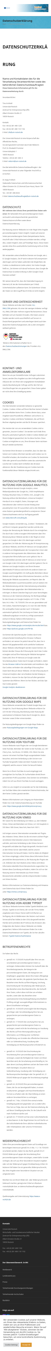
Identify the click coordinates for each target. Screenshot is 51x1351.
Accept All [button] (26, 1344)
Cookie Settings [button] (11, 1344)
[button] (46, 8)
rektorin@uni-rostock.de (17, 161)
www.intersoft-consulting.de (16, 518)
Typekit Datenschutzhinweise (20, 936)
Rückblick (6, 1300)
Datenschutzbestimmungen (16, 346)
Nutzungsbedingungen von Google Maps (22, 727)
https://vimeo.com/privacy (17, 892)
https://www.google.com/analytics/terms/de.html (25, 625)
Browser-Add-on (14, 664)
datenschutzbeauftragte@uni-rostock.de (23, 196)
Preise (5, 1282)
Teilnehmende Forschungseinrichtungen (18, 1288)
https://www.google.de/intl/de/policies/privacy (24, 806)
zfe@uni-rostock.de (15, 132)
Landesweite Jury (9, 1276)
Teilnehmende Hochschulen (13, 1294)
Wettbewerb (7, 1269)
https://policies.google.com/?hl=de (20, 629)
